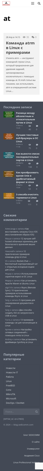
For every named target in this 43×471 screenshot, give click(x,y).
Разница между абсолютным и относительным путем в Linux (25, 117)
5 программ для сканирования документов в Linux (20, 303)
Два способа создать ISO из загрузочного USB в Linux (19, 313)
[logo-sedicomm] (6, 3)
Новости (10, 368)
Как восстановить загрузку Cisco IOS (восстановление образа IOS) (21, 231)
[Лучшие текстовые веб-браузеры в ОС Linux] (8, 135)
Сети (8, 389)
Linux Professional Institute (26, 462)
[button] (39, 3)
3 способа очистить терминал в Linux (27, 196)
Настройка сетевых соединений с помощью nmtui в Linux (18, 332)
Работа (10, 376)
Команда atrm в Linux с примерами (20, 47)
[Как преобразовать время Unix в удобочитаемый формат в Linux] (8, 172)
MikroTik (10, 394)
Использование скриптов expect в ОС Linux (21, 275)
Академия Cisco (32, 455)
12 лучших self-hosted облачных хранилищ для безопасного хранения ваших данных (21, 243)
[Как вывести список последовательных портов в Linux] (8, 154)
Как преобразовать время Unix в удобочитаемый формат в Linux (27, 177)
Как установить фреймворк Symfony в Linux (21, 341)
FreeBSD (10, 385)
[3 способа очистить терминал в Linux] (8, 194)
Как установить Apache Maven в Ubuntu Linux (21, 282)
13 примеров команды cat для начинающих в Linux (21, 322)
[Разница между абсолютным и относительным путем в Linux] (8, 113)
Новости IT (12, 372)
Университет (33, 448)
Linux (9, 381)
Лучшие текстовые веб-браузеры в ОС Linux (27, 138)
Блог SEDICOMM (32, 435)
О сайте (36, 441)
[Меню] (32, 3)
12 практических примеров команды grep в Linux (17, 254)
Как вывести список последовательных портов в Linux (27, 157)
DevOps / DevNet (15, 402)
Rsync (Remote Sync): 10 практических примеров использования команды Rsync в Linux (20, 292)
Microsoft (11, 398)
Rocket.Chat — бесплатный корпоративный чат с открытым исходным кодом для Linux (21, 265)
